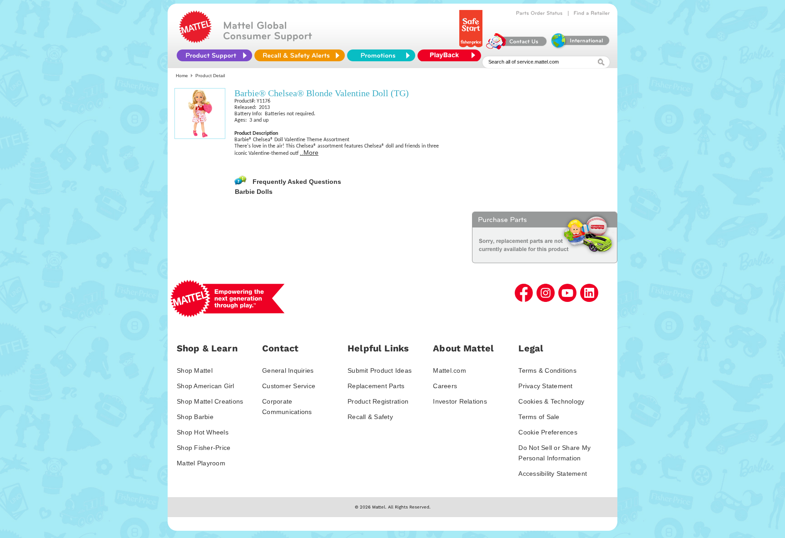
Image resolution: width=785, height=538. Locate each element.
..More (309, 152)
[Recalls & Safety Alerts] (299, 55)
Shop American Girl (205, 386)
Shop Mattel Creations (210, 401)
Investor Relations (460, 401)
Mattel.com (449, 370)
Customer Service (288, 386)
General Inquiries (287, 370)
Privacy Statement (545, 386)
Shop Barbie (195, 416)
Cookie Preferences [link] (547, 432)
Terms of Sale (538, 416)
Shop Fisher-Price (203, 447)
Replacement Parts (376, 386)
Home (182, 75)
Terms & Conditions (547, 370)
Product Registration (378, 401)
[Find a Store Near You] (592, 13)
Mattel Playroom (201, 463)
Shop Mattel (195, 370)
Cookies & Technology (551, 401)
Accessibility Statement (552, 473)
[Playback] (451, 55)
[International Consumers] (579, 47)
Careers (445, 386)
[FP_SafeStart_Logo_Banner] (471, 47)
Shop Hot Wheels (203, 432)
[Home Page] (195, 40)
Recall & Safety (370, 416)
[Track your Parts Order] (539, 13)
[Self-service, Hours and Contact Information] (516, 47)
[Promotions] (381, 55)
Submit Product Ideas (380, 370)
